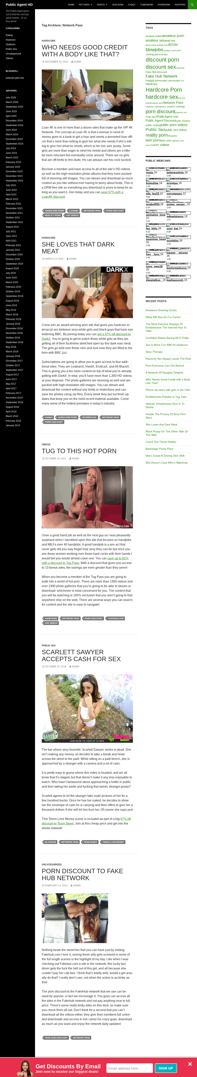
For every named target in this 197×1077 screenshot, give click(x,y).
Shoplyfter (172, 136)
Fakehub (180, 68)
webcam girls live (15, 78)
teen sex (165, 140)
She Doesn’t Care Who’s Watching (166, 462)
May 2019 (11, 310)
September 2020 (14, 263)
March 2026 (12, 102)
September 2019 (14, 296)
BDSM (173, 44)
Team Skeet (90, 842)
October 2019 (13, 291)
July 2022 (11, 185)
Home (71, 4)
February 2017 (13, 393)
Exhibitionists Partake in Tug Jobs (166, 396)
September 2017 (14, 370)
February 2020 (13, 287)
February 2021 (13, 245)
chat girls (163, 54)
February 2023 (13, 162)
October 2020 (13, 259)
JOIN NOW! (117, 4)
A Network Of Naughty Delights (164, 372)
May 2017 (11, 384)
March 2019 (12, 314)
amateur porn (173, 36)
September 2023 (14, 143)
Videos (101, 4)
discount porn (162, 60)
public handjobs (183, 121)
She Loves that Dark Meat (78, 248)
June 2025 (11, 111)
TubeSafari (146, 4)
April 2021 (11, 240)
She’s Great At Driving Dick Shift (165, 455)
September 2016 (14, 402)
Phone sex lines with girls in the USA (168, 389)
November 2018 (14, 333)
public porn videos (174, 125)
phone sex (165, 106)
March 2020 (12, 282)
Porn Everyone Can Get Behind (165, 365)
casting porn (152, 54)
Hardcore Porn (54, 211)
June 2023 (11, 153)
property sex (181, 112)
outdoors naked (153, 106)
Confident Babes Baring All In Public (167, 337)
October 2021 (13, 217)
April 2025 (11, 116)
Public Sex (49, 645)
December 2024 (14, 120)
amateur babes (154, 36)
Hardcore (48, 40)
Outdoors (10, 44)
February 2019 (13, 319)
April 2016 (11, 411)
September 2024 (14, 125)
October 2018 (13, 337)
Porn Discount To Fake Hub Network (82, 874)
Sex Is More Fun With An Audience (167, 344)
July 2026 (11, 97)
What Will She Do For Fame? (163, 317)
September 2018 (14, 342)
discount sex (161, 67)
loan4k (73, 211)
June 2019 (11, 305)
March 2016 (12, 416)
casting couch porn (172, 50)
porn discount (115, 211)
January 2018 (13, 356)
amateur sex (155, 40)
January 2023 (13, 166)
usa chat (150, 145)
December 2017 (14, 360)
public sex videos (176, 129)
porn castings (177, 106)
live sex (181, 98)
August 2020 (12, 268)
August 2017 (12, 374)
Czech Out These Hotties (161, 441)
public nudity (153, 125)
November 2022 (14, 176)
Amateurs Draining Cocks (161, 310)
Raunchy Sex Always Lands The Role (168, 358)
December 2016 (14, 397)
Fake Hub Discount (56, 1038)
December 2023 (14, 139)
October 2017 (13, 365)
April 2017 (11, 388)
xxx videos (72, 215)
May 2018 (11, 347)
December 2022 (14, 171)
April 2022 (11, 194)
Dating (9, 35)
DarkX (49, 417)
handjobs (51, 618)
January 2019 (13, 324)
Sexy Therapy (154, 351)
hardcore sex (162, 97)
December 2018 (14, 328)
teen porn (153, 140)
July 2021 (11, 231)
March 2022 (12, 199)
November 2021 (14, 213)
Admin (77, 61)
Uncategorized (52, 864)
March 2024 (12, 134)
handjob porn (153, 80)
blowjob (50, 842)
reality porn (53, 215)
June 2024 (11, 130)
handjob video (166, 80)
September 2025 (14, 106)
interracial (89, 417)
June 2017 (11, 379)
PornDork (164, 4)
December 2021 (14, 208)
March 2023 (12, 157)
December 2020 (14, 254)
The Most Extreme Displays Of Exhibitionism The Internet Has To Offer (166, 328)
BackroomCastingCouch (157, 45)
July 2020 (11, 273)
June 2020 (11, 277)
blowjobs (154, 49)
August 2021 (12, 227)
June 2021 (11, 236)
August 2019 (12, 300)
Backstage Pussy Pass (159, 448)
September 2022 (14, 180)
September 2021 (14, 222)
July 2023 (11, 148)
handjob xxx (178, 80)
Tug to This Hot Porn (79, 451)
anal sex (170, 40)
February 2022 (13, 203)
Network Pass (92, 211)
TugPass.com (116, 618)
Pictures (84, 4)
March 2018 (12, 351)
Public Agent (151, 117)
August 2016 (12, 407)
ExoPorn (180, 4)
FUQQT (132, 4)
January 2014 (13, 425)
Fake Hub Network (161, 76)
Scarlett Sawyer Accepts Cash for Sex (81, 655)
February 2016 (13, 420)
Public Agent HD (19, 5)
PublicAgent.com (167, 116)
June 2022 (11, 190)
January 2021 (13, 250)
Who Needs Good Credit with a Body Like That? (85, 51)
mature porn (157, 103)
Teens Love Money (113, 842)
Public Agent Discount (161, 120)
